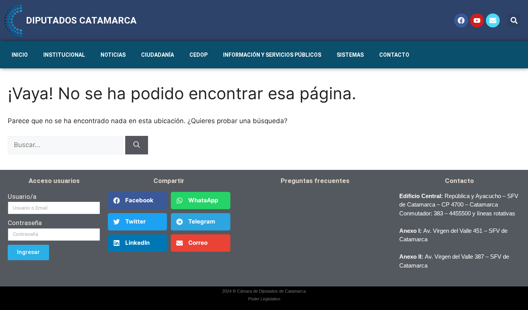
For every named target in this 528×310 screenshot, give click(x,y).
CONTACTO (394, 55)
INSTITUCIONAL (64, 55)
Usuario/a (22, 196)
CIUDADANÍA (157, 55)
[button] (514, 20)
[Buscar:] (66, 145)
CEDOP (198, 55)
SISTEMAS (350, 55)
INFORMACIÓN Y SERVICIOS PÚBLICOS (272, 55)
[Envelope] (493, 20)
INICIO (20, 55)
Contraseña (25, 223)
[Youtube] (477, 20)
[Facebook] (461, 20)
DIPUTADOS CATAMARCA (81, 20)
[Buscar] (136, 145)
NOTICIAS (113, 55)
